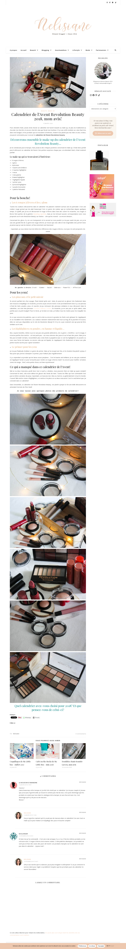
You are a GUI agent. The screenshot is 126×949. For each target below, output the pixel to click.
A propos (13, 50)
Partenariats (101, 50)
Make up (51, 111)
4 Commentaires (80, 734)
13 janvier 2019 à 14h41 (25, 785)
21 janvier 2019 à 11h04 (30, 815)
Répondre (82, 782)
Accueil (23, 50)
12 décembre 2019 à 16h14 (26, 836)
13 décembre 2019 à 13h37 (31, 861)
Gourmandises (61, 50)
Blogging (45, 50)
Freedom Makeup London (42, 308)
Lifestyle (76, 50)
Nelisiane (16, 734)
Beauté (33, 50)
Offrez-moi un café (104, 133)
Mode (88, 50)
